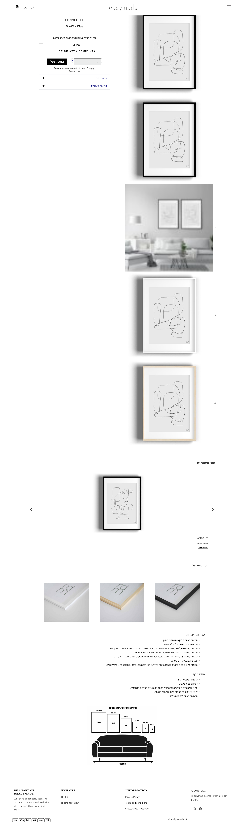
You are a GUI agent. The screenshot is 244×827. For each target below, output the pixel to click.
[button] (74, 78)
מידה (77, 45)
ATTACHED (202, 538)
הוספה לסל (57, 61)
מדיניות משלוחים (98, 85)
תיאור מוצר (101, 78)
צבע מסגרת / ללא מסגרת (76, 51)
